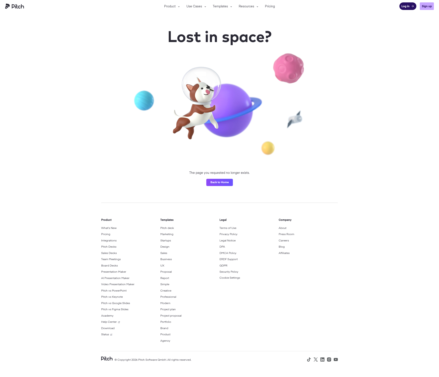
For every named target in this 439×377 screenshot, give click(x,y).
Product (170, 6)
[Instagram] (329, 359)
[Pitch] (106, 358)
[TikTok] (309, 359)
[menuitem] (172, 6)
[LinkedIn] (322, 359)
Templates (220, 6)
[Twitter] (316, 359)
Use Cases (194, 6)
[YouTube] (336, 359)
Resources (246, 6)
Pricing (270, 6)
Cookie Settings (230, 277)
